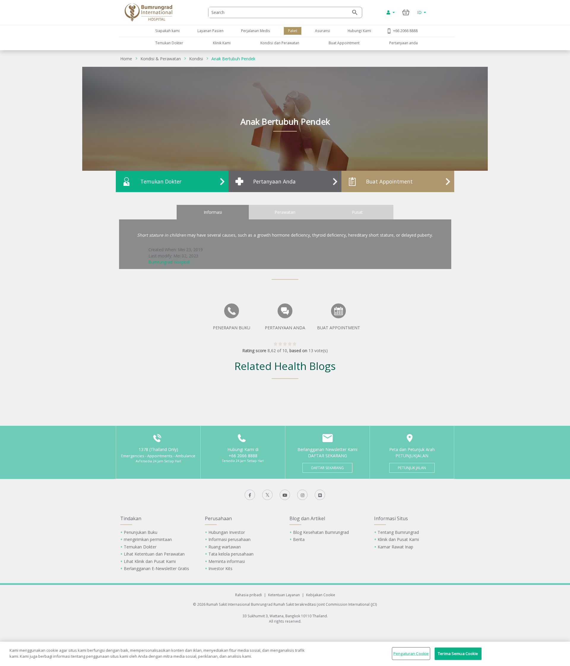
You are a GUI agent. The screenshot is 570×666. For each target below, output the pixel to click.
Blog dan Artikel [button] (307, 518)
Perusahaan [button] (218, 518)
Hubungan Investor (226, 532)
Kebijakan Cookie (320, 594)
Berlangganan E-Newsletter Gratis (156, 568)
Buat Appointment (344, 42)
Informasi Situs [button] (391, 518)
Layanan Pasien (210, 30)
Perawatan (285, 212)
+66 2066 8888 (405, 30)
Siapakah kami (167, 30)
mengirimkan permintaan (148, 539)
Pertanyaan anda (403, 42)
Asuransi (322, 30)
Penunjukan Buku (140, 532)
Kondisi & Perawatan (160, 58)
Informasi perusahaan (229, 539)
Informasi (213, 212)
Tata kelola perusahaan (231, 554)
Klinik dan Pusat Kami (398, 539)
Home (126, 58)
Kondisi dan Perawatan (279, 42)
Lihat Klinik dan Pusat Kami (150, 561)
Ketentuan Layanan (284, 594)
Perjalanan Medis (255, 30)
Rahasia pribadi (248, 594)
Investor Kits (220, 568)
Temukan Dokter (169, 42)
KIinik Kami (222, 42)
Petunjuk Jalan (412, 467)
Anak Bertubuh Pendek (233, 58)
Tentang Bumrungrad (398, 532)
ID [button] (420, 12)
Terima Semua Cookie (458, 653)
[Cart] (406, 12)
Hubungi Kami (359, 30)
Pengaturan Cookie (411, 653)
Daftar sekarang (327, 467)
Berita (299, 539)
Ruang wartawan (224, 547)
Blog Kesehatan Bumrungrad (321, 532)
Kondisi (196, 58)
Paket (292, 30)
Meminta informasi (226, 561)
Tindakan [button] (130, 518)
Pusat (357, 212)
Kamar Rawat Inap (395, 547)
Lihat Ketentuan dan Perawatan (154, 554)
